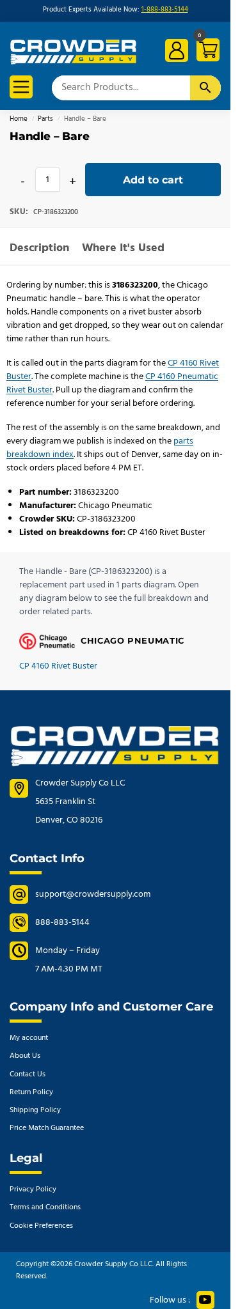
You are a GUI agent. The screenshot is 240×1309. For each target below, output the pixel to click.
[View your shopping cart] (206, 52)
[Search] (205, 87)
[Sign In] (176, 50)
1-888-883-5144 (164, 9)
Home (19, 119)
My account (29, 1038)
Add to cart (153, 180)
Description (39, 248)
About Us (25, 1056)
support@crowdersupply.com (92, 894)
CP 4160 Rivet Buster (58, 666)
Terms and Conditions (45, 1207)
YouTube (205, 1300)
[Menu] (21, 86)
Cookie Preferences (41, 1226)
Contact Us (27, 1074)
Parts (45, 119)
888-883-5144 (62, 922)
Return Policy (31, 1092)
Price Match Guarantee (47, 1128)
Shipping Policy (35, 1110)
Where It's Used (123, 248)
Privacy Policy (33, 1189)
